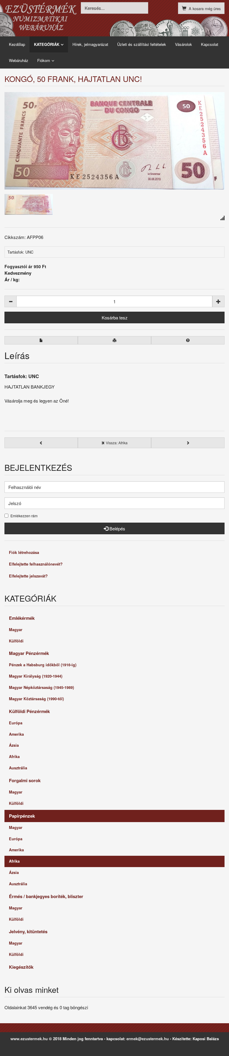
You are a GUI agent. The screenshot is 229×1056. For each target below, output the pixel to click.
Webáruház (18, 60)
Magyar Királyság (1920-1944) (35, 676)
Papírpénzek (22, 816)
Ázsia (14, 745)
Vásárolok (183, 44)
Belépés (116, 528)
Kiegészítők (21, 967)
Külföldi (16, 641)
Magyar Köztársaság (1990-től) (36, 698)
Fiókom (43, 60)
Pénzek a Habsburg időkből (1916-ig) (42, 664)
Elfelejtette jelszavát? (28, 576)
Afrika (14, 756)
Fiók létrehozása (24, 552)
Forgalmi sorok (25, 780)
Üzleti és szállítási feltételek (141, 44)
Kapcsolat (209, 44)
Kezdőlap (17, 44)
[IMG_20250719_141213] (114, 141)
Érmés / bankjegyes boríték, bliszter (46, 896)
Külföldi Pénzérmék (29, 711)
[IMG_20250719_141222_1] (28, 204)
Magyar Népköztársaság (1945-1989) (41, 687)
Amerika (16, 734)
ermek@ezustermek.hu (147, 1038)
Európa (15, 723)
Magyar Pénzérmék (29, 653)
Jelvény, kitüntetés (28, 931)
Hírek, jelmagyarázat (90, 44)
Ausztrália (18, 768)
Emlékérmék (22, 618)
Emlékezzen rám (24, 515)
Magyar (15, 629)
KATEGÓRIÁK (46, 44)
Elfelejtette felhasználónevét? (36, 564)
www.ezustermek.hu (29, 1038)
